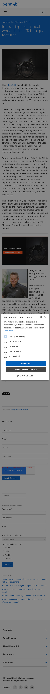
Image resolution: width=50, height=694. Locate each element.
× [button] (45, 317)
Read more (8, 330)
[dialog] (25, 347)
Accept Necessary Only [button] (26, 370)
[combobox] (41, 317)
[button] (25, 375)
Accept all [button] (26, 363)
